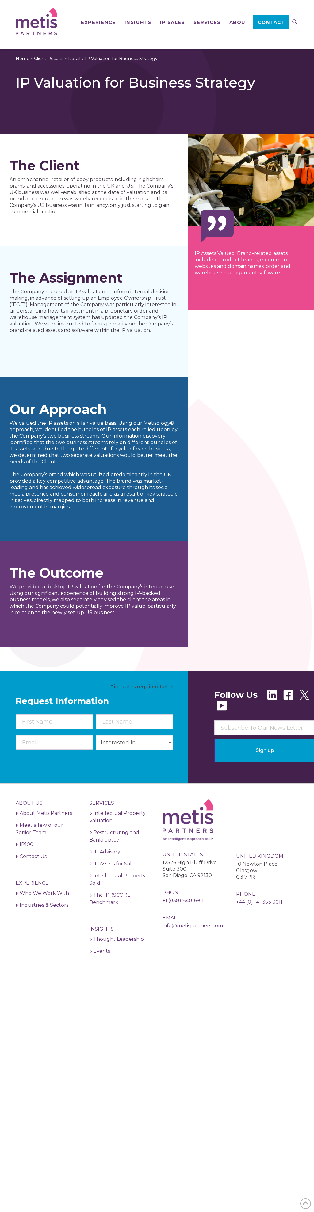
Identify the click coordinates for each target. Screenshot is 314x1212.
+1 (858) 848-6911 (183, 900)
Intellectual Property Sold (117, 879)
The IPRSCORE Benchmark (110, 898)
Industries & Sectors (44, 905)
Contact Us (33, 856)
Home (22, 58)
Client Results (48, 58)
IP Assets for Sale (114, 864)
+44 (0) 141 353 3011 (259, 902)
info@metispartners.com (193, 926)
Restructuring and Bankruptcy (114, 836)
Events (101, 951)
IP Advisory (106, 852)
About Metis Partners (46, 813)
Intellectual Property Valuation (117, 816)
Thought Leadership (118, 939)
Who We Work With (44, 893)
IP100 (26, 844)
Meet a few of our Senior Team (39, 828)
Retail (74, 58)
